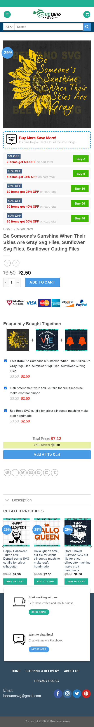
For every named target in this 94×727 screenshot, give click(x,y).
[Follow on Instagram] (67, 693)
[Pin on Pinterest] (38, 472)
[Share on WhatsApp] (7, 472)
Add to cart (42, 282)
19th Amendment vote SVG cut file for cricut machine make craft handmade (46, 390)
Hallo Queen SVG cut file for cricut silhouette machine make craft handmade (47, 558)
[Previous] (3, 555)
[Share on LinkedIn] (46, 472)
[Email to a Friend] (31, 472)
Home (7, 229)
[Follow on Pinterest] (86, 693)
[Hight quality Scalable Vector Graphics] (47, 14)
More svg (25, 229)
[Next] (91, 555)
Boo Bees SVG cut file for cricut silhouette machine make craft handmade (49, 413)
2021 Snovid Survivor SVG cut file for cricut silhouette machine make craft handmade (77, 560)
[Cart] (86, 14)
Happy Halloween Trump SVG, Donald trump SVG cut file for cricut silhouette (16, 558)
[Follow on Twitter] (77, 693)
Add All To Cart (47, 454)
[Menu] (7, 14)
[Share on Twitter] (23, 472)
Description (22, 500)
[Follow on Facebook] (58, 693)
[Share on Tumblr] (54, 472)
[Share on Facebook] (15, 472)
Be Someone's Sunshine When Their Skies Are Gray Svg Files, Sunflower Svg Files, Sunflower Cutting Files (50, 366)
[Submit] (87, 27)
